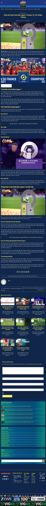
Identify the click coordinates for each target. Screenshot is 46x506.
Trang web (4, 387)
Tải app (33, 479)
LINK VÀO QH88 (5, 445)
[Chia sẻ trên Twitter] (22, 272)
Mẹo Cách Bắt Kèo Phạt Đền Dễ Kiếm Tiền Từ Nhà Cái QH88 (7, 328)
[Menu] (1, 2)
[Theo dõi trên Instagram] (5, 479)
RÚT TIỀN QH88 (5, 438)
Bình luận (4, 366)
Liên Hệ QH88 (4, 431)
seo (29, 20)
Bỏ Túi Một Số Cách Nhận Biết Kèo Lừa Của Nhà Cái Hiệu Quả (26, 237)
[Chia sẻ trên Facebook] (20, 272)
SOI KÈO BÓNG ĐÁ (9, 9)
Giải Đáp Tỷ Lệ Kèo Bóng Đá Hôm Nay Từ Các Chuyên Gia (8, 308)
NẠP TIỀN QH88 (5, 436)
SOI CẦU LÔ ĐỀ (5, 453)
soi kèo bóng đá (20, 267)
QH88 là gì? (26, 476)
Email (3, 382)
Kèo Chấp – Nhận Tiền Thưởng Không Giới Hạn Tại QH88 (23, 328)
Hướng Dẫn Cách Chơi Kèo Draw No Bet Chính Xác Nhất (18, 406)
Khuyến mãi (26, 482)
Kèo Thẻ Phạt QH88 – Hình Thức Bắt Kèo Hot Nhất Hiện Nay (7, 349)
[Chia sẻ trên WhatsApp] (18, 272)
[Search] (44, 3)
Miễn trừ (26, 479)
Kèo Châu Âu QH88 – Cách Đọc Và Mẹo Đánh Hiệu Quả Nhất (38, 328)
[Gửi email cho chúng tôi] (9, 479)
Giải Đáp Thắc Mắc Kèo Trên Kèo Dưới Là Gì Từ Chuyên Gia (18, 410)
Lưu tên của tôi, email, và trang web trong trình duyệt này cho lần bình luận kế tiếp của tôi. (23, 393)
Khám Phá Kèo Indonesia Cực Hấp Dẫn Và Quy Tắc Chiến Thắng (23, 308)
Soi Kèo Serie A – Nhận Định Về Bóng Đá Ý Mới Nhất (23, 123)
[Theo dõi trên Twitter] (7, 479)
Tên (3, 376)
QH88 (2, 9)
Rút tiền (33, 482)
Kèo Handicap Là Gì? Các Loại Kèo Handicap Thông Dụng (23, 349)
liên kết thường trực (33, 276)
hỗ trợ (3, 217)
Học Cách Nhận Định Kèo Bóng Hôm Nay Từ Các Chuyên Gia (19, 414)
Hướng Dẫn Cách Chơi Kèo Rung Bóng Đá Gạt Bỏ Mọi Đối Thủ (19, 422)
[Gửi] (43, 461)
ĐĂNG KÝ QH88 (5, 434)
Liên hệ (25, 481)
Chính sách (26, 478)
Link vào (33, 478)
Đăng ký (33, 476)
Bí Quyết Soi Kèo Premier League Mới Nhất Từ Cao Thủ (38, 308)
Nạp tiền (33, 481)
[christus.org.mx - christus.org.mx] (23, 2)
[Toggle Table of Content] (9, 86)
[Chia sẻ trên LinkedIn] (28, 272)
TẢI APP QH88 (4, 443)
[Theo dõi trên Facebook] (3, 479)
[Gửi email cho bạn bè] (24, 272)
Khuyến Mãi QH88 (5, 440)
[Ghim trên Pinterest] (26, 272)
